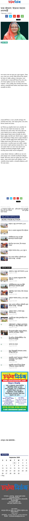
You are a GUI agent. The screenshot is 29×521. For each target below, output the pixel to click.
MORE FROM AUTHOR (11, 220)
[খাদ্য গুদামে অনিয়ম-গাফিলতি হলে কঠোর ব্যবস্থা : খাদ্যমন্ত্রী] (4, 258)
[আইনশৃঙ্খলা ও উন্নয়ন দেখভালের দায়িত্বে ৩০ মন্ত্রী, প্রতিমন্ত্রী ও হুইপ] (4, 326)
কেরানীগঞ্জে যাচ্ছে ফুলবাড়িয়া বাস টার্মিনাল (18, 318)
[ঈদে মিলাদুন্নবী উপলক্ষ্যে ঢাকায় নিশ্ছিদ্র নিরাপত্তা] (4, 352)
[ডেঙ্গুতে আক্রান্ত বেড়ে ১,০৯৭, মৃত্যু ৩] (4, 252)
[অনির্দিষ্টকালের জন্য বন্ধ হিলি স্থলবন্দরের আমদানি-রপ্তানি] (4, 238)
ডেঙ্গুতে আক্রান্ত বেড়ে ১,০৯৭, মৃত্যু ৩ (17, 250)
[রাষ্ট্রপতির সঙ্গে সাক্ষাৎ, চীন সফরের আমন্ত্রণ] (4, 245)
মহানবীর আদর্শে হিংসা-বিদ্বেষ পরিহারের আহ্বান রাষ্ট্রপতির (17, 365)
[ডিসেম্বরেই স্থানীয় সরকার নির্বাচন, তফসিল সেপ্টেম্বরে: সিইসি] (4, 332)
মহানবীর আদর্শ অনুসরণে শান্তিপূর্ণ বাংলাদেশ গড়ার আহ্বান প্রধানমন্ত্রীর (18, 359)
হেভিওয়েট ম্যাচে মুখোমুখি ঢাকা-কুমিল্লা (21, 209)
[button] (27, 2)
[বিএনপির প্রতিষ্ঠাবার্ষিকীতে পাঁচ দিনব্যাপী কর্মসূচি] (4, 339)
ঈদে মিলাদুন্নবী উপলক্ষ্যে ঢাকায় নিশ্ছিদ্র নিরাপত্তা (17, 351)
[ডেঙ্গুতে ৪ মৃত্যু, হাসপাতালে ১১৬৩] (4, 225)
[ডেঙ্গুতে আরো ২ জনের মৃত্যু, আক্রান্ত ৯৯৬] (4, 312)
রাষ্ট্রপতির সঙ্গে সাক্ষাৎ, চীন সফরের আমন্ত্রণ (17, 244)
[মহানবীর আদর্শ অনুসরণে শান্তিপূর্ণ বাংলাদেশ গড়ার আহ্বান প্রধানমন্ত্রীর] (4, 359)
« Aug (2, 475)
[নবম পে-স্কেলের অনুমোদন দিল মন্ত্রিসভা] (4, 232)
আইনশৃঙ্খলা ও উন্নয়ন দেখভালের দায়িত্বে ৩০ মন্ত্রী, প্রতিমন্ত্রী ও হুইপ (18, 325)
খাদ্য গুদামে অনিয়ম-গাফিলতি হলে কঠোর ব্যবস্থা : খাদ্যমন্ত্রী (17, 257)
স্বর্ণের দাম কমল (13, 344)
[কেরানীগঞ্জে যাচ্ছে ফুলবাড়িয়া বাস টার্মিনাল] (4, 319)
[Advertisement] (14, 59)
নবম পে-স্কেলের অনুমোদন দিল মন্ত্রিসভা (18, 230)
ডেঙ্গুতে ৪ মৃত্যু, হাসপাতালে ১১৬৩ (17, 224)
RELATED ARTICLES (10, 217)
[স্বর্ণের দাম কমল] (4, 346)
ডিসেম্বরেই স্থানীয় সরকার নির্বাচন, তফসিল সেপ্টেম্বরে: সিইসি (18, 331)
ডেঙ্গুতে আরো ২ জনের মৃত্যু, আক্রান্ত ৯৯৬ (16, 311)
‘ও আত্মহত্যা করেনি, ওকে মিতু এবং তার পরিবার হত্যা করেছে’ (7, 210)
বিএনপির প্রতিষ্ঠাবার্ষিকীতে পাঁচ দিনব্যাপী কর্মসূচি (17, 338)
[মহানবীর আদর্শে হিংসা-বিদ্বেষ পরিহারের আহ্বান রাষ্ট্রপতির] (4, 366)
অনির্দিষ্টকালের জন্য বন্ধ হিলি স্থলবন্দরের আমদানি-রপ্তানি (15, 237)
